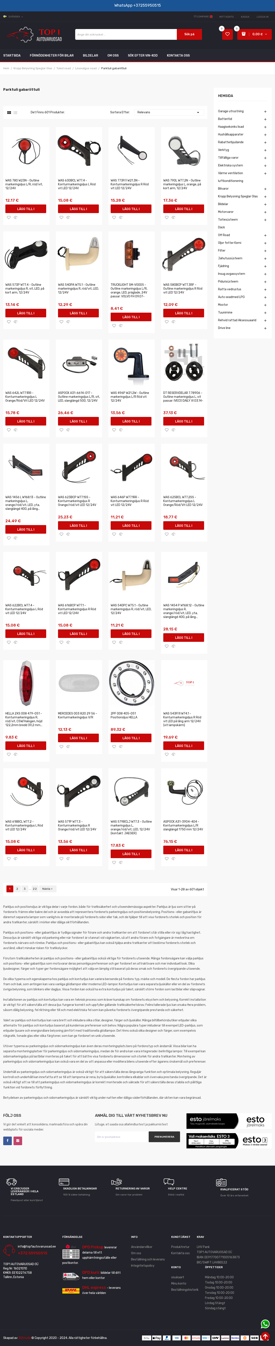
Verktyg (223, 150)
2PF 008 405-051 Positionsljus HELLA (124, 715)
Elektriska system (230, 165)
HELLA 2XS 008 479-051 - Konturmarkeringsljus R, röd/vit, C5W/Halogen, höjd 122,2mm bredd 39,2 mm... (23, 719)
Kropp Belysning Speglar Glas (238, 196)
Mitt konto (226, 16)
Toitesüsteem (228, 219)
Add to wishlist (8, 217)
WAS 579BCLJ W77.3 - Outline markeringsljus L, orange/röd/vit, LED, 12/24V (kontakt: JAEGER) (131, 827)
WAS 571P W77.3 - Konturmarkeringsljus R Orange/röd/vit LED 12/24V (77, 825)
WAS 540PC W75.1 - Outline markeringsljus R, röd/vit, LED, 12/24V (131, 609)
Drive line (224, 328)
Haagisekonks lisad (231, 127)
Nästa (47, 888)
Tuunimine (225, 312)
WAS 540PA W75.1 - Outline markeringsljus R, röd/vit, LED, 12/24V (78, 288)
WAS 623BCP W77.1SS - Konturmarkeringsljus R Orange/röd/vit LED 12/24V (77, 501)
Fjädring (223, 266)
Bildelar (223, 204)
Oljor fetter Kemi (229, 243)
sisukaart (177, 1277)
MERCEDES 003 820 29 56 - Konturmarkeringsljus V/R (77, 715)
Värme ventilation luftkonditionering (230, 177)
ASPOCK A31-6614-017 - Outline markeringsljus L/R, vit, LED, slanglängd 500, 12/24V (79, 397)
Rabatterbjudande (231, 142)
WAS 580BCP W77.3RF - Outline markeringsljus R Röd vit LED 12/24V (182, 288)
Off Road (224, 235)
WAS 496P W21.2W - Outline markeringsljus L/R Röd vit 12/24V (130, 397)
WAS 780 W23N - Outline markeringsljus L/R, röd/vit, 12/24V (24, 184)
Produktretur (180, 1247)
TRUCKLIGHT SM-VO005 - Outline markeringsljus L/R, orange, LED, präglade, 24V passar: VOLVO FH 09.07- (129, 290)
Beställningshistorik (185, 1290)
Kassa (245, 16)
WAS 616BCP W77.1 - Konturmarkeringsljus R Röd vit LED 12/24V (77, 609)
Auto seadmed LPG (231, 297)
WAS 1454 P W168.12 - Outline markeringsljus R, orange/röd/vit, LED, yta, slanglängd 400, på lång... (183, 611)
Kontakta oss (180, 1253)
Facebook (7, 1141)
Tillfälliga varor (228, 158)
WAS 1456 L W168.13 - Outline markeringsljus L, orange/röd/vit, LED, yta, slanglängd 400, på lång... (25, 503)
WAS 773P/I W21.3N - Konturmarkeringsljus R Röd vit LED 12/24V (130, 184)
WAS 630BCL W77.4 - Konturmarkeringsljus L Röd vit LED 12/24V (77, 184)
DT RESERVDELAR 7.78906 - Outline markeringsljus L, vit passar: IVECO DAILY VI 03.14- (183, 397)
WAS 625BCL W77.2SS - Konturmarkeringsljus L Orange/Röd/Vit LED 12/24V (183, 501)
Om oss (136, 1253)
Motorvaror (226, 212)
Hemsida (225, 96)
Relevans (169, 112)
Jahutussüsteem (230, 258)
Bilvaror (223, 189)
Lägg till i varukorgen (26, 210)
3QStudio (24, 1338)
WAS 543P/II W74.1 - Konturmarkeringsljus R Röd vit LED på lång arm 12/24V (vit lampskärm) (182, 719)
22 (35, 888)
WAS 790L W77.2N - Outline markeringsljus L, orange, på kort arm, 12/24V (182, 184)
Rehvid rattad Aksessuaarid (237, 320)
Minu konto (178, 1283)
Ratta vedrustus (229, 289)
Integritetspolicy (142, 1266)
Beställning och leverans (148, 1259)
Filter (221, 250)
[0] (227, 34)
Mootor (223, 305)
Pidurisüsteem (228, 281)
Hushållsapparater (230, 134)
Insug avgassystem (231, 274)
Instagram (18, 1141)
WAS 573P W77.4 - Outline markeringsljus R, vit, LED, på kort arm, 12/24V (24, 288)
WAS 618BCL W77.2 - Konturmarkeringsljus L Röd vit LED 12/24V (24, 825)
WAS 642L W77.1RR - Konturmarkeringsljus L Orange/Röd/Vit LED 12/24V (25, 397)
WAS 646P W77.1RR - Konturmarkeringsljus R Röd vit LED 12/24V (130, 501)
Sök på (189, 34)
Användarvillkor (141, 1247)
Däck (221, 227)
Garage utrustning (231, 111)
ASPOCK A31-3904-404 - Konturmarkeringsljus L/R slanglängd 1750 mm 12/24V (183, 825)
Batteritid (225, 119)
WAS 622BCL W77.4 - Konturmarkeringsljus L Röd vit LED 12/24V (24, 609)
